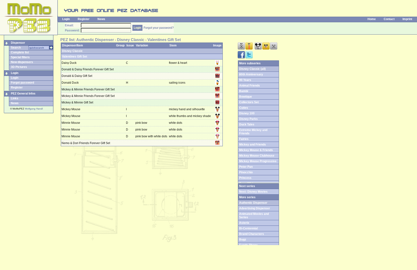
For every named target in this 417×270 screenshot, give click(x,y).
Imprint (407, 19)
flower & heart (178, 63)
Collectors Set (249, 102)
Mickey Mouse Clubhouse (256, 155)
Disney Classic (72, 51)
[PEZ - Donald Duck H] (217, 84)
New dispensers (22, 62)
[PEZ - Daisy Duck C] (217, 64)
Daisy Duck (69, 63)
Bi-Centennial (248, 228)
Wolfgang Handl (34, 108)
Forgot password (22, 82)
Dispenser (18, 42)
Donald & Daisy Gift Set (77, 76)
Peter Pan (246, 166)
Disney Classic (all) (252, 69)
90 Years (245, 80)
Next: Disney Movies (253, 191)
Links (14, 98)
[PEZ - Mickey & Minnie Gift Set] (217, 103)
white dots (175, 122)
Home (372, 19)
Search (16, 47)
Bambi (243, 91)
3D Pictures (19, 67)
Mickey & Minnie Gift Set (77, 102)
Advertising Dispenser (254, 208)
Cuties (243, 107)
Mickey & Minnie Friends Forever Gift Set (88, 89)
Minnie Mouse (71, 122)
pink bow (141, 122)
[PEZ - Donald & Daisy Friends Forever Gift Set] (217, 70)
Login (66, 19)
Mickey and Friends (252, 144)
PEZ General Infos (23, 93)
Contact (389, 19)
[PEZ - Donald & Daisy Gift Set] (217, 77)
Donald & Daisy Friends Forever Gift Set (88, 69)
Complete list (20, 52)
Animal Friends (249, 85)
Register (84, 19)
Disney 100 (247, 113)
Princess (245, 178)
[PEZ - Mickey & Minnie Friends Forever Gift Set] (217, 90)
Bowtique (245, 96)
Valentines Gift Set (74, 56)
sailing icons (177, 82)
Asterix (244, 223)
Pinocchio (246, 172)
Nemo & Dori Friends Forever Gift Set (86, 143)
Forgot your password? (159, 27)
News (101, 19)
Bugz (242, 239)
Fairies (244, 139)
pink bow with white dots (151, 136)
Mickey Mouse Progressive (258, 161)
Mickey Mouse (71, 109)
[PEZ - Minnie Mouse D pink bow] (217, 124)
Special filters (20, 57)
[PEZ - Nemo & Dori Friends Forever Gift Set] (217, 144)
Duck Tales (246, 124)
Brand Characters (251, 234)
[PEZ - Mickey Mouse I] (217, 110)
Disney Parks (248, 119)
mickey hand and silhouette (187, 109)
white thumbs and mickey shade (190, 116)
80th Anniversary (251, 74)
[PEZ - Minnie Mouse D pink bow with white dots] (217, 137)
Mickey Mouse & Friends (256, 150)
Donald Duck (70, 82)
